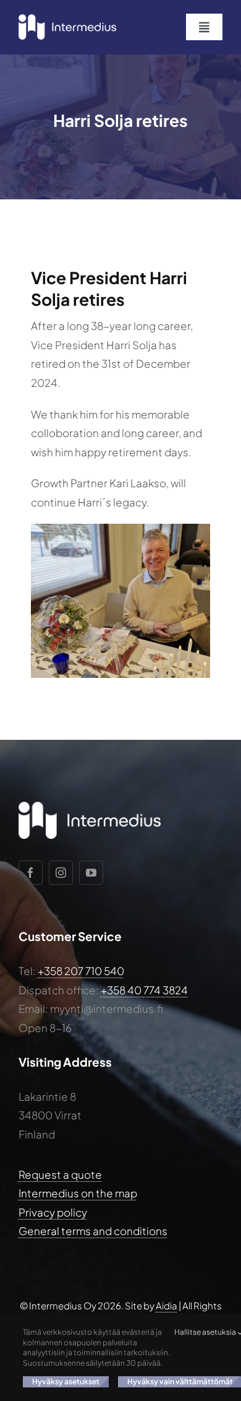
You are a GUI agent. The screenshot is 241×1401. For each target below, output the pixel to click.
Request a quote (60, 1174)
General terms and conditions (93, 1231)
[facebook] (31, 873)
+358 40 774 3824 (144, 990)
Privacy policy (53, 1212)
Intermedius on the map (78, 1193)
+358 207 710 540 (81, 971)
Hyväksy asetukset (65, 1381)
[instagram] (61, 873)
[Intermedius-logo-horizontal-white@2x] (67, 19)
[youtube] (91, 873)
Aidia (166, 1305)
